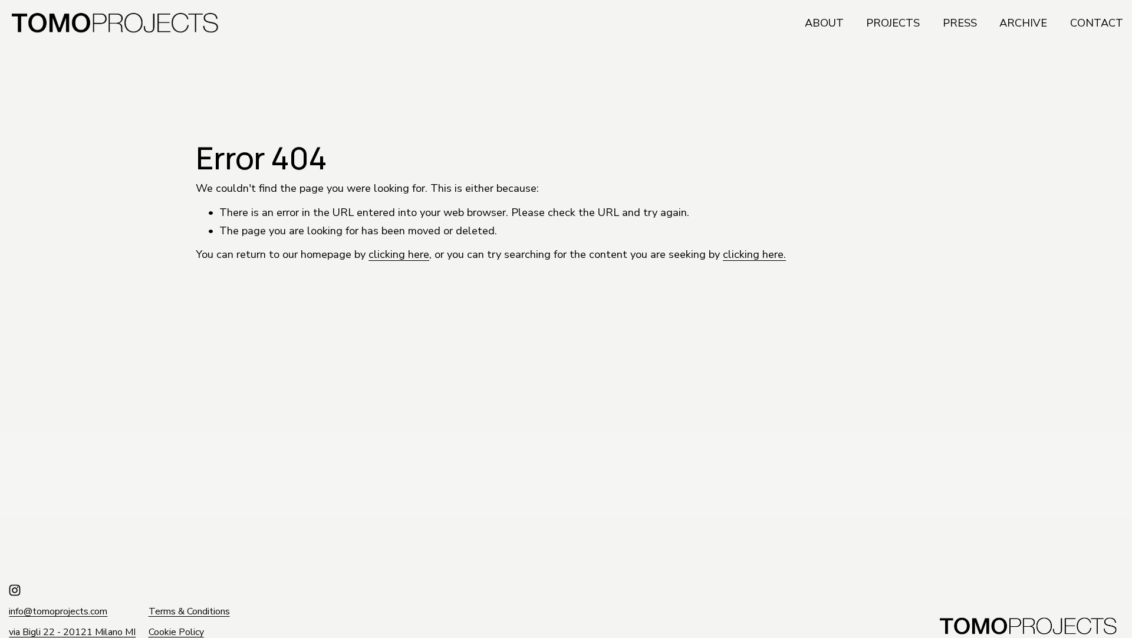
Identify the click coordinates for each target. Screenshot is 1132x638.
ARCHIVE (1023, 22)
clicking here (398, 254)
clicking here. (754, 254)
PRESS (960, 22)
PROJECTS (893, 22)
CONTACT (1096, 22)
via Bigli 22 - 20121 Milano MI (72, 632)
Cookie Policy (176, 632)
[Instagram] (15, 590)
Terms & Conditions (189, 611)
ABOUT (824, 22)
